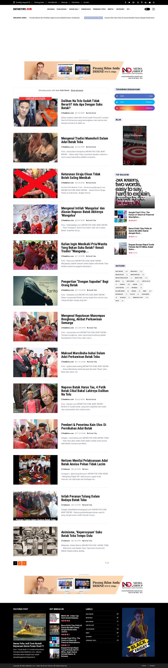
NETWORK (120, 9)
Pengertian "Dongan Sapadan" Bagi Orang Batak (84, 283)
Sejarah (123, 297)
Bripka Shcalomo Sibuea (61, 18)
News (86, 469)
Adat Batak (92, 113)
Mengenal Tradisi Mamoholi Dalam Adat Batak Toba (84, 140)
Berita (136, 18)
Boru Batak (130, 281)
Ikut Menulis (52, 2)
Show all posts (77, 90)
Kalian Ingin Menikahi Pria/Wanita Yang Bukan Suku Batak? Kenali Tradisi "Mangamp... (84, 247)
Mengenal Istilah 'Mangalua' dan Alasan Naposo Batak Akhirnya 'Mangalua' (83, 211)
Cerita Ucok (146, 281)
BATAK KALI (73, 9)
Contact (152, 665)
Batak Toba (92, 220)
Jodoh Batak (119, 287)
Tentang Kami (39, 2)
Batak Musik (119, 274)
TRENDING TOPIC (99, 9)
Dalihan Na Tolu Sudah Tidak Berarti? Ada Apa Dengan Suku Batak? (82, 104)
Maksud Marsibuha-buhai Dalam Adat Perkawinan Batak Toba (83, 355)
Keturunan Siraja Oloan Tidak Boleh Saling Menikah (80, 176)
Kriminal (135, 287)
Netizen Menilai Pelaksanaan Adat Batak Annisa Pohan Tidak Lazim (84, 462)
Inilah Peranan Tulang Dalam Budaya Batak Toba (80, 498)
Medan (134, 291)
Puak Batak (145, 294)
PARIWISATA (86, 9)
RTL (128, 9)
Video (117, 300)
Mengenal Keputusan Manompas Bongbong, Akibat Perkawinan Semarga (83, 319)
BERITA (110, 9)
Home (144, 665)
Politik (132, 294)
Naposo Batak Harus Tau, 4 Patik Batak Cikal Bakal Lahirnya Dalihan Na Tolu (84, 390)
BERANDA (51, 9)
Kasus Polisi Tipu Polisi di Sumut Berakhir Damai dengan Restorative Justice (100, 18)
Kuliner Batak (120, 291)
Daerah (122, 284)
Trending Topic (138, 297)
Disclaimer (75, 2)
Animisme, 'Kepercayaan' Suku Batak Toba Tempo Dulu (81, 534)
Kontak (86, 2)
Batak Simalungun (121, 278)
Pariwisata (119, 294)
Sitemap (64, 2)
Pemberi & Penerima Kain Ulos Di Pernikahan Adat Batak (83, 426)
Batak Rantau (135, 274)
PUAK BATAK (61, 9)
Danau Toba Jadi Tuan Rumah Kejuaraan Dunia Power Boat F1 (28, 644)
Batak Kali (134, 271)
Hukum (135, 284)
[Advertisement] (84, 40)
